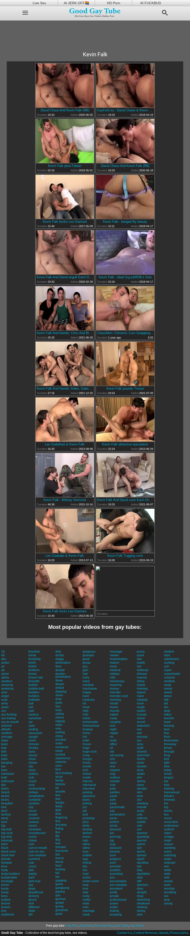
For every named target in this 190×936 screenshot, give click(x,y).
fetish (59, 806)
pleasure (116, 847)
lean (86, 851)
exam (59, 750)
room (140, 703)
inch (85, 770)
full (57, 873)
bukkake (34, 699)
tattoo (167, 714)
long (86, 884)
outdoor (115, 777)
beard (5, 796)
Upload (163, 933)
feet (57, 798)
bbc (3, 784)
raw (139, 658)
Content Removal (145, 933)
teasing (169, 725)
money (114, 688)
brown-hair (35, 677)
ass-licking (8, 718)
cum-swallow (37, 855)
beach (5, 792)
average (6, 736)
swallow (169, 681)
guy (85, 666)
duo (58, 706)
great (86, 658)
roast (140, 696)
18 (3, 651)
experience (63, 758)
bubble (33, 684)
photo (114, 825)
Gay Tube (121, 925)
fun (57, 876)
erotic (59, 743)
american (7, 688)
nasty (113, 718)
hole (86, 714)
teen (167, 729)
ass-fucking (9, 714)
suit (166, 666)
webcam (169, 862)
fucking (60, 869)
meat (113, 666)
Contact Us (124, 933)
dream (59, 684)
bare (4, 770)
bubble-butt (36, 688)
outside (115, 781)
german (60, 898)
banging (6, 762)
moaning (116, 684)
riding (140, 681)
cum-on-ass (36, 851)
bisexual (7, 840)
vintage (169, 836)
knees (87, 836)
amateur (6, 681)
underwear (171, 825)
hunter (87, 766)
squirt (140, 858)
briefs (32, 662)
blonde (6, 858)
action (5, 662)
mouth (114, 703)
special (141, 840)
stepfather (143, 873)
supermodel (172, 673)
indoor (87, 773)
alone (5, 673)
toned (168, 773)
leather (87, 855)
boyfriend (7, 914)
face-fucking (63, 773)
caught (33, 736)
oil (111, 747)
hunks (87, 762)
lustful (87, 899)
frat (57, 854)
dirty (58, 651)
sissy (140, 770)
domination (63, 662)
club (31, 777)
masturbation (118, 658)
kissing (87, 829)
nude (113, 740)
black (4, 847)
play (113, 844)
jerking (87, 803)
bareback (7, 773)
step (139, 870)
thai (166, 733)
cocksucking (36, 788)
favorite (60, 791)
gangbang (62, 887)
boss (4, 896)
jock (85, 814)
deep (31, 888)
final (58, 813)
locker (87, 877)
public (114, 907)
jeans (86, 799)
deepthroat (35, 892)
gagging (61, 880)
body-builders (10, 873)
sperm (141, 844)
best (4, 821)
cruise (32, 836)
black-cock (8, 851)
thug (167, 755)
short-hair (143, 755)
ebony (59, 717)
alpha (5, 677)
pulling (114, 910)
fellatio (59, 802)
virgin (167, 840)
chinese (33, 744)
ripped (141, 692)
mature (114, 662)
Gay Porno (137, 925)
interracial (89, 784)
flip (57, 836)
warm (167, 851)
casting (33, 729)
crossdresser (37, 833)
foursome (61, 850)
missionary (117, 681)
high (86, 710)
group (87, 662)
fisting (59, 828)
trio (166, 803)
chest (32, 740)
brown (32, 673)
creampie (34, 829)
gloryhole (61, 910)
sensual (142, 736)
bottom (5, 899)
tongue (168, 777)
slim (139, 792)
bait (3, 751)
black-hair (8, 855)
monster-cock (119, 696)
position (115, 870)
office (113, 744)
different (33, 907)
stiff (139, 881)
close (32, 770)
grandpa (88, 655)
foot (57, 843)
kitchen (87, 833)
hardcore (89, 699)
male (86, 903)
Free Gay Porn (104, 925)
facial (59, 776)
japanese (89, 796)
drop (58, 698)
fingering (61, 817)
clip (30, 766)
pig (112, 840)
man (86, 907)
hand (86, 681)
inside (87, 777)
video (167, 833)
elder (58, 724)
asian (5, 707)
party (113, 803)
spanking (143, 836)
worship (169, 888)
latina (86, 844)
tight (167, 762)
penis (113, 818)
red (139, 666)
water (167, 858)
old (112, 751)
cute (31, 862)
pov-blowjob (118, 881)
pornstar (115, 866)
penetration (117, 814)
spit (139, 847)
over (113, 784)
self (139, 733)
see (139, 729)
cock (31, 784)
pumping (116, 914)
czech (32, 866)
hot (85, 736)
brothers (34, 670)
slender (142, 788)
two (166, 814)
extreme (60, 761)
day (30, 884)
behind (6, 814)
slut (139, 799)
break (32, 655)
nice (113, 725)
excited (60, 754)
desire (32, 899)
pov (112, 877)
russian (142, 714)
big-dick (6, 836)
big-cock (7, 833)
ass (3, 710)
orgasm (115, 770)
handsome (90, 688)
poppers (115, 858)
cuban (32, 840)
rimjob (141, 684)
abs (3, 658)
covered (33, 818)
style (167, 655)
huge (86, 747)
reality (141, 662)
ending (60, 732)
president (116, 888)
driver (59, 695)
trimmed (169, 799)
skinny (141, 781)
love (85, 888)
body (4, 870)
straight (142, 892)
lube (86, 892)
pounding (116, 873)
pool (113, 855)
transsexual (172, 792)
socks (140, 810)
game (59, 884)
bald (4, 755)
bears (5, 799)
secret (141, 721)
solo (139, 825)
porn (113, 862)
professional (118, 899)
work (167, 884)
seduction (143, 725)
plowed (115, 851)
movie (114, 707)
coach (32, 781)
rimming (142, 688)
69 (3, 655)
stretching (143, 899)
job (85, 810)
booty (5, 892)
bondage (7, 881)
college (33, 792)
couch (32, 810)
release (142, 673)
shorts (141, 758)
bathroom (7, 781)
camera (33, 714)
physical (115, 829)
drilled (59, 687)
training (169, 788)
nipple (114, 733)
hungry (87, 758)
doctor (59, 655)
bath (4, 777)
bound (5, 903)
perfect (114, 821)
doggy (59, 658)
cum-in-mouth (37, 847)
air (3, 666)
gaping (60, 891)
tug (166, 807)
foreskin (60, 847)
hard (86, 696)
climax (32, 762)
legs (85, 858)
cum (31, 844)
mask (86, 914)
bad (3, 747)
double (60, 670)
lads (85, 840)
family (59, 780)
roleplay (142, 699)
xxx (166, 896)
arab (4, 699)
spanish (142, 833)
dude (58, 702)
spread (141, 855)
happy (87, 692)
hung (86, 755)
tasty (167, 710)
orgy (113, 773)
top (166, 781)
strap (140, 896)
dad (31, 870)
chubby (33, 747)
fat (57, 787)
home (86, 718)
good (58, 913)
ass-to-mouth (10, 721)
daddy (32, 873)
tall (166, 703)
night (113, 729)
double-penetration (63, 675)
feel (57, 795)
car (30, 721)
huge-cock (90, 751)
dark (31, 877)
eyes (58, 765)
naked (114, 714)
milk (112, 677)
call (30, 707)
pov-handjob (118, 884)
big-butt (6, 829)
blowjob (6, 862)
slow (140, 796)
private (114, 896)
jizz (85, 807)
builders (33, 696)
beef (4, 810)
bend (4, 818)
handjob (88, 684)
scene (141, 718)
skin (139, 777)
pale (113, 788)
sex (139, 740)
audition (6, 733)
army (4, 703)
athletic (6, 729)
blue (4, 866)
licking (87, 862)
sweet (168, 692)
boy (3, 910)
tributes (169, 796)
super (168, 670)
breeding (34, 658)
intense (88, 781)
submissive (171, 658)
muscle (114, 710)
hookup (88, 729)
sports (141, 851)
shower (142, 766)
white (167, 870)
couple (33, 814)
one (112, 758)
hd (84, 703)
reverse (142, 677)
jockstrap (89, 818)
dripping (61, 691)
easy (58, 710)
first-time (61, 824)
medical (115, 670)
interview (89, 788)
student (169, 651)
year (167, 899)
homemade (90, 721)
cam (31, 710)
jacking (87, 792)
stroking (142, 907)
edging (60, 721)
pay (112, 810)
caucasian (35, 733)
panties (115, 792)
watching (170, 855)
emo (58, 728)
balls (4, 758)
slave (140, 784)
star (139, 866)
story (140, 888)
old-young (116, 755)
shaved (142, 751)
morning (115, 699)
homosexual (91, 725)
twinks (168, 810)
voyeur (168, 844)
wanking (169, 847)
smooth (142, 807)
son (139, 829)
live (85, 870)
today (167, 770)
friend (59, 861)
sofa (139, 814)
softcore (142, 818)
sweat (168, 688)
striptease (143, 903)
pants (113, 796)
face (58, 769)
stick (140, 877)
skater (141, 773)
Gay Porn (72, 925)
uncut (167, 818)
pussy (141, 651)
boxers (5, 907)
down (59, 680)
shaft (140, 747)
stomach (142, 884)
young (168, 903)
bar (3, 766)
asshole (6, 725)
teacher (169, 718)
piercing (115, 836)
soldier (141, 821)
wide (167, 873)
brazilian (34, 651)
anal (4, 692)
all (2, 670)
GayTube (86, 925)
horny (86, 733)
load (86, 873)
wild (166, 877)
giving (59, 906)
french (59, 858)
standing (142, 862)
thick (167, 736)
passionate (117, 807)
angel (5, 696)
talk (166, 699)
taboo (168, 696)
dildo (31, 910)
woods (168, 881)
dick (31, 903)
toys (166, 784)
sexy (140, 744)
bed (3, 807)
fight (58, 810)
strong (141, 910)
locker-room (91, 881)
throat (168, 747)
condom (33, 803)
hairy (86, 677)
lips (85, 866)
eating (59, 713)
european (62, 747)
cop (30, 807)
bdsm (5, 788)
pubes (114, 903)
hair (85, 673)
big (3, 825)
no (111, 736)
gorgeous (89, 651)
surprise (169, 677)
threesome (171, 740)
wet (166, 866)
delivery (33, 896)
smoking (142, 803)
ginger (59, 902)
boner (5, 884)
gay (57, 895)
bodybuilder (9, 877)
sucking (169, 662)
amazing (7, 684)
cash (31, 725)
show (140, 762)
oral (112, 766)
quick (140, 655)
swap (167, 684)
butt (30, 703)
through (169, 751)
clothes (33, 773)
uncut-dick (171, 821)
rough (141, 707)
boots (5, 888)
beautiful (7, 803)
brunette (34, 681)
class (31, 751)
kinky (86, 825)
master (114, 655)
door (58, 666)
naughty (115, 721)
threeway (170, 744)
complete (34, 799)
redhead (142, 670)
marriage (89, 910)
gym (85, 670)
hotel (86, 740)
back (4, 744)
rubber (141, 710)
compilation (36, 796)
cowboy (33, 821)
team (167, 721)
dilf (30, 914)
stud (139, 914)
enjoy (59, 736)
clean (32, 758)
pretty (113, 892)
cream (32, 825)
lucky (86, 896)
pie (112, 833)
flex (57, 832)
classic (33, 755)
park (113, 799)
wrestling (170, 892)
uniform (169, 829)
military (114, 673)
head (86, 707)
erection (60, 739)
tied (166, 758)
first (57, 821)
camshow (34, 718)
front (58, 865)
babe (4, 740)
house (87, 744)
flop (57, 839)
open (113, 762)
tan (166, 707)
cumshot (34, 858)
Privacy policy (179, 933)
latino (86, 847)
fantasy (60, 784)
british (32, 666)
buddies (33, 692)
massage (116, 651)
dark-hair (34, 881)
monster (115, 692)
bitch (4, 844)
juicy (86, 821)
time (167, 766)
